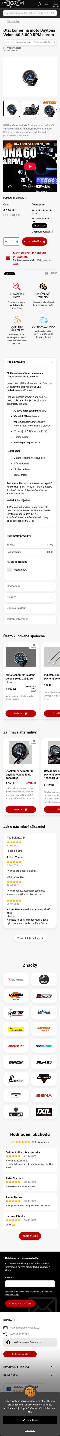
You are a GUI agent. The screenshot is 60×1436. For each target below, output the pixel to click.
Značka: (10, 51)
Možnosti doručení (42, 232)
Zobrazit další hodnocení (30, 938)
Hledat (52, 13)
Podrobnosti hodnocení (44, 42)
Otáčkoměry (20, 569)
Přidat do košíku (32, 241)
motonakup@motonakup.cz (24, 1327)
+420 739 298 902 (19, 1334)
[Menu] (56, 4)
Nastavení (30, 1430)
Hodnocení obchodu (30, 1134)
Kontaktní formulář (20, 1354)
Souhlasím (32, 1420)
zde (30, 1411)
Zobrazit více (30, 1235)
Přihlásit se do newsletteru (20, 1303)
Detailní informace (13, 198)
